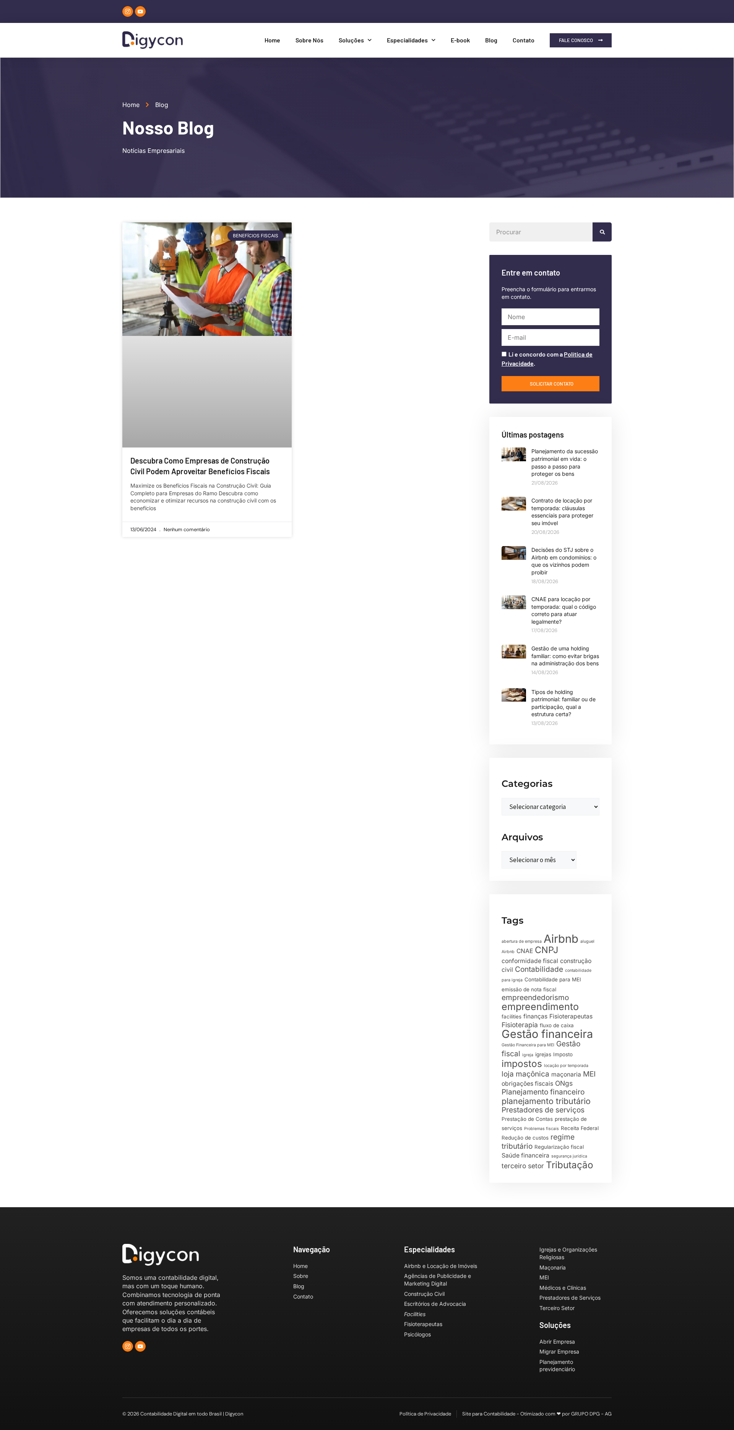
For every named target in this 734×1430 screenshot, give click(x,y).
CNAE (524, 951)
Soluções (351, 40)
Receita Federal (580, 1128)
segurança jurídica (569, 1156)
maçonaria (566, 1074)
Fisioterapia (520, 1025)
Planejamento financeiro (543, 1092)
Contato (523, 40)
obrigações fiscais (527, 1083)
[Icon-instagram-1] (127, 11)
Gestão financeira (547, 1034)
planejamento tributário (546, 1101)
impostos (522, 1063)
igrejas (543, 1054)
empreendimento (540, 1006)
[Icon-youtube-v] (140, 11)
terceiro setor (523, 1166)
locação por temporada (566, 1065)
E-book (460, 40)
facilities (511, 1016)
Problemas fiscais (541, 1128)
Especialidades (407, 40)
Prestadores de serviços (543, 1110)
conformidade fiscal (530, 961)
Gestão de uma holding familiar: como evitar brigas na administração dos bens (565, 655)
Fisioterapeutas (571, 1016)
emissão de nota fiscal (529, 989)
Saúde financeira (525, 1155)
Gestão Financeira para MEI (528, 1045)
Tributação (569, 1165)
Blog (491, 40)
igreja (527, 1054)
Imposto (563, 1054)
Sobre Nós (309, 40)
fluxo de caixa (557, 1025)
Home (272, 40)
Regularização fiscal (559, 1147)
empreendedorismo (535, 997)
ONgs (564, 1083)
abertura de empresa (522, 941)
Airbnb (561, 938)
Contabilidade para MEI (553, 979)
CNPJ (546, 949)
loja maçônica (525, 1074)
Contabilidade (539, 969)
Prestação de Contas (527, 1119)
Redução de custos (525, 1138)
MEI (589, 1074)
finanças (535, 1016)
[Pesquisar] (602, 232)
